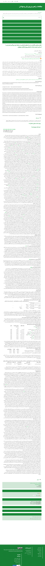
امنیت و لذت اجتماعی (31, 79)
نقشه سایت (39, 556)
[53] (24, 391)
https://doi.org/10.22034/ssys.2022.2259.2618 (31, 59)
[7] (38, 144)
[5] (28, 143)
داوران (39, 38)
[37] (24, 215)
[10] (9, 148)
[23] (23, 177)
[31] (31, 193)
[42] (31, 267)
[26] (37, 184)
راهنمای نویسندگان (37, 32)
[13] (33, 153)
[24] (16, 178)
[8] (18, 145)
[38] (9, 216)
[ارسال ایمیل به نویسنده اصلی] (35, 53)
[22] (33, 176)
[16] (19, 159)
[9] (11, 145)
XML (38, 493)
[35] (37, 197)
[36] (5, 212)
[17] (28, 164)
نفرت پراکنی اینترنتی (38, 79)
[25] (38, 180)
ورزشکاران (17, 79)
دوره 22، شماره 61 (38, 484)
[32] (31, 194)
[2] (31, 127)
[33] (23, 194)
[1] (29, 123)
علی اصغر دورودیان (39, 54)
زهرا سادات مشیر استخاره (29, 54)
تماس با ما (38, 42)
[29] (21, 188)
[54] (27, 427)
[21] (9, 172)
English (15, 1)
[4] (29, 140)
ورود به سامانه (10, 1)
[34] (26, 196)
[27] (8, 185)
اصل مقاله (36, 495)
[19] (37, 170)
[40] (26, 246)
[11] (23, 150)
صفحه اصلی (39, 12)
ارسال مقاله (38, 35)
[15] (16, 155)
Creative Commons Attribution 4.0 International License (15, 550)
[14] (27, 153)
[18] (38, 169)
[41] (30, 259)
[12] (15, 151)
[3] (27, 137)
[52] (6, 384)
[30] (37, 190)
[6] (15, 143)
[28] (37, 188)
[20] (7, 170)
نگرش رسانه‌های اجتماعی (24, 79)
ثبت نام (4, 1)
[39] (21, 218)
